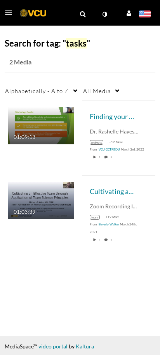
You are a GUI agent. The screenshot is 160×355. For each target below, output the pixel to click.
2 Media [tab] (20, 62)
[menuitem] (83, 14)
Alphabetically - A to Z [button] (37, 90)
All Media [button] (97, 90)
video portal (53, 346)
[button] (11, 12)
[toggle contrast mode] (104, 14)
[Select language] (144, 14)
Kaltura (85, 346)
